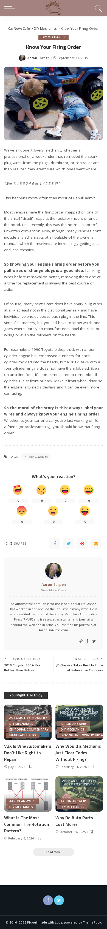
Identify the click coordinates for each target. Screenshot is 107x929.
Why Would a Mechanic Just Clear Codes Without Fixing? (78, 752)
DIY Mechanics (53, 37)
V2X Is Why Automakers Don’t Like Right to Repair (27, 752)
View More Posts (53, 590)
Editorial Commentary (29, 729)
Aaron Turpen (38, 57)
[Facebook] (54, 543)
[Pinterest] (82, 543)
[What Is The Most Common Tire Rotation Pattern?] (28, 794)
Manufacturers (22, 735)
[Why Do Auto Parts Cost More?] (79, 794)
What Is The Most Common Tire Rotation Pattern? (26, 824)
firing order (37, 457)
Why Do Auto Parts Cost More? (74, 820)
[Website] (80, 641)
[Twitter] (68, 543)
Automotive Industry (28, 718)
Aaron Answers (74, 724)
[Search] (97, 8)
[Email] (96, 543)
